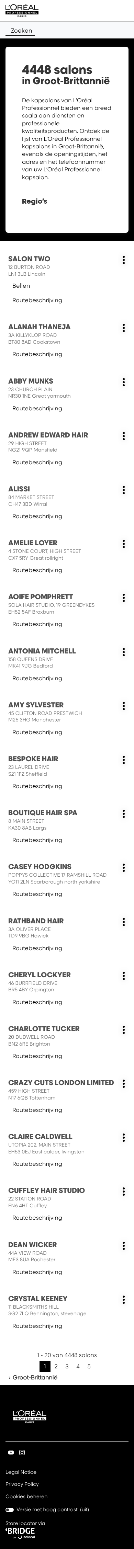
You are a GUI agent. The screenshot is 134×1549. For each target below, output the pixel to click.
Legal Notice (20, 1473)
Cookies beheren (26, 1497)
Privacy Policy (22, 1485)
